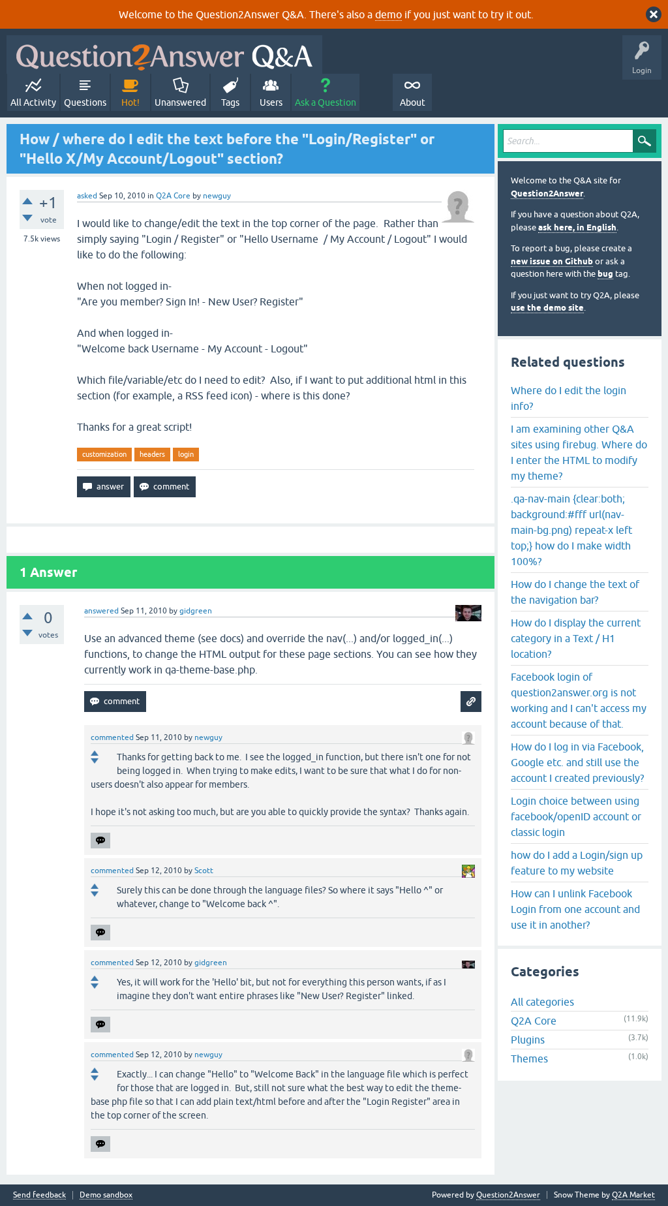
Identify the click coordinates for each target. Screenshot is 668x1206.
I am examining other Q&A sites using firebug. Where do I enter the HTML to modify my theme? (579, 452)
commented (112, 737)
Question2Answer (547, 193)
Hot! (130, 102)
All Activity (33, 102)
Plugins (528, 1039)
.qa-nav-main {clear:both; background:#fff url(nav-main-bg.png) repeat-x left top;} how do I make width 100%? (571, 530)
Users (271, 102)
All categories (542, 1002)
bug (605, 274)
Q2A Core (173, 195)
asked (87, 195)
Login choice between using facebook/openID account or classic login (576, 816)
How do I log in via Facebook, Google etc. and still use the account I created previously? (577, 762)
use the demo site (547, 308)
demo (388, 14)
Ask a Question (325, 102)
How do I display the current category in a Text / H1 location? (576, 638)
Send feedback (39, 1195)
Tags (230, 102)
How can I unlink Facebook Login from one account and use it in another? (575, 909)
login (186, 454)
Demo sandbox (106, 1195)
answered (101, 610)
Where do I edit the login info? (568, 398)
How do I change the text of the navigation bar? (575, 592)
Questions (85, 102)
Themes (529, 1058)
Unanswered (180, 102)
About (412, 102)
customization (104, 454)
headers (152, 454)
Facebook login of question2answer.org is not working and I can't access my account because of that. (578, 700)
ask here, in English (577, 227)
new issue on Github (552, 261)
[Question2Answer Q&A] (164, 54)
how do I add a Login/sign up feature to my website (577, 862)
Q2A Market (633, 1194)
